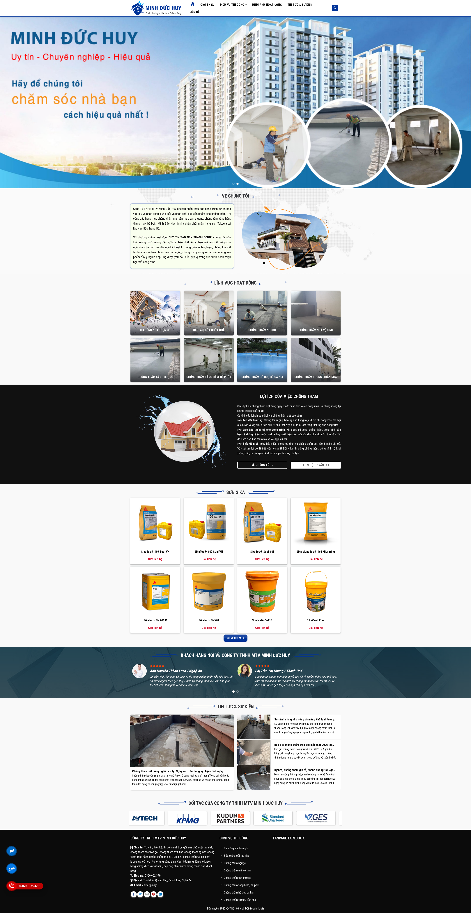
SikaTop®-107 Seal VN (208, 551)
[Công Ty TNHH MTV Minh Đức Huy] (156, 8)
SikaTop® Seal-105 (262, 551)
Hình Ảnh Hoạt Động (267, 4)
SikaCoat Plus (315, 620)
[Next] (457, 102)
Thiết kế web (237, 908)
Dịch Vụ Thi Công (232, 4)
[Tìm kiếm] (335, 8)
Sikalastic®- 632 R (155, 620)
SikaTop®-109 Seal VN (155, 551)
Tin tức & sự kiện (299, 4)
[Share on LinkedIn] (160, 894)
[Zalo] (11, 868)
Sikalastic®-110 (262, 620)
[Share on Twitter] (140, 894)
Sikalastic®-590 (209, 620)
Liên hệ (194, 12)
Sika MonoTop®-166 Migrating (315, 551)
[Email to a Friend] (147, 894)
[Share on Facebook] (134, 894)
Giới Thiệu (207, 4)
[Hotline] (11, 886)
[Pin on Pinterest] (154, 894)
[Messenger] (11, 851)
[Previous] (14, 102)
